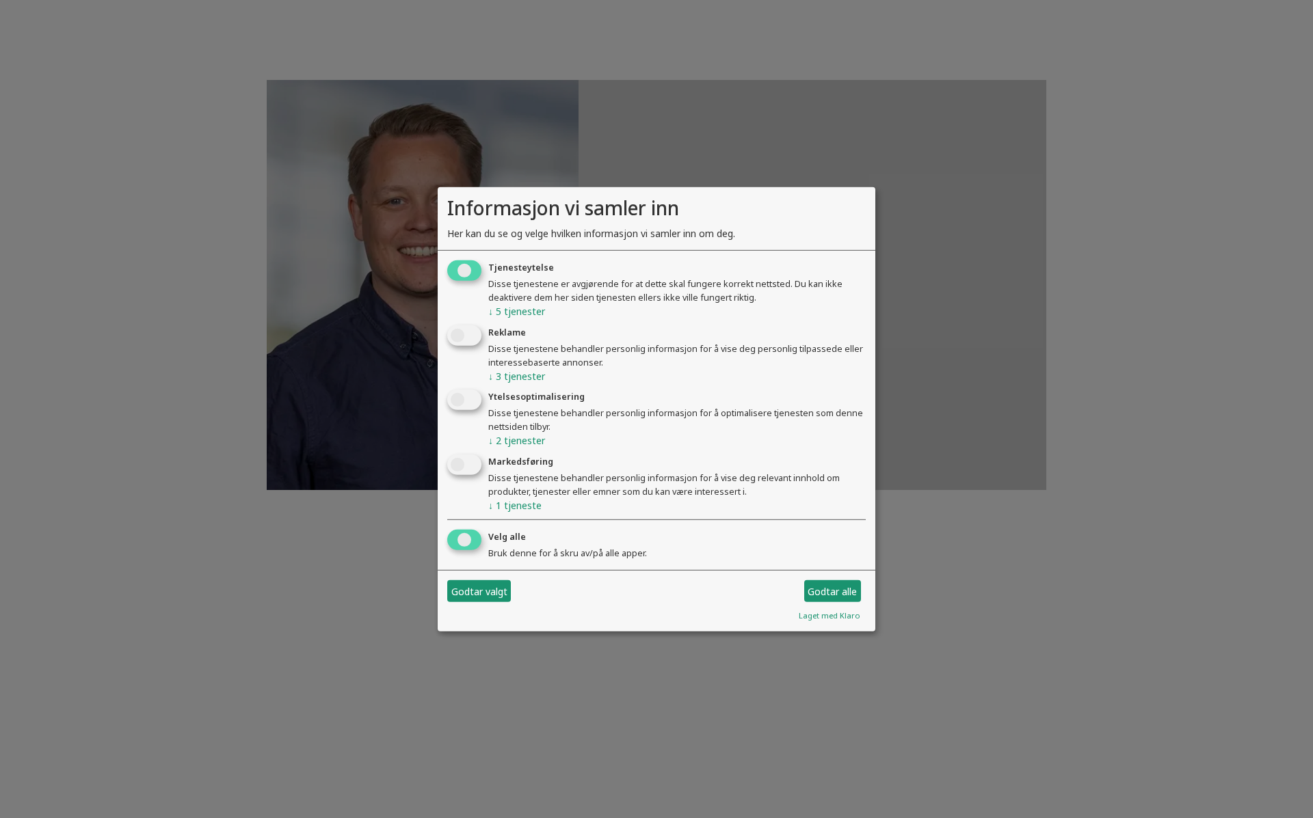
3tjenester (516, 375)
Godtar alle (832, 590)
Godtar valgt (479, 590)
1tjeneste (515, 505)
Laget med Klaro (829, 615)
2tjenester (516, 440)
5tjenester (516, 311)
